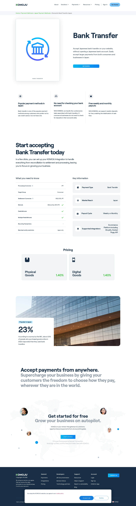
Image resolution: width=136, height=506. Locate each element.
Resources (86, 4)
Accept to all (86, 498)
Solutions (64, 4)
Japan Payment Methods (42, 13)
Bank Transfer (37, 78)
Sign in (105, 4)
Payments (75, 4)
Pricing (97, 4)
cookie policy (59, 493)
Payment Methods (27, 13)
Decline (101, 498)
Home (18, 13)
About (56, 4)
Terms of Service (20, 502)
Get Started (114, 4)
